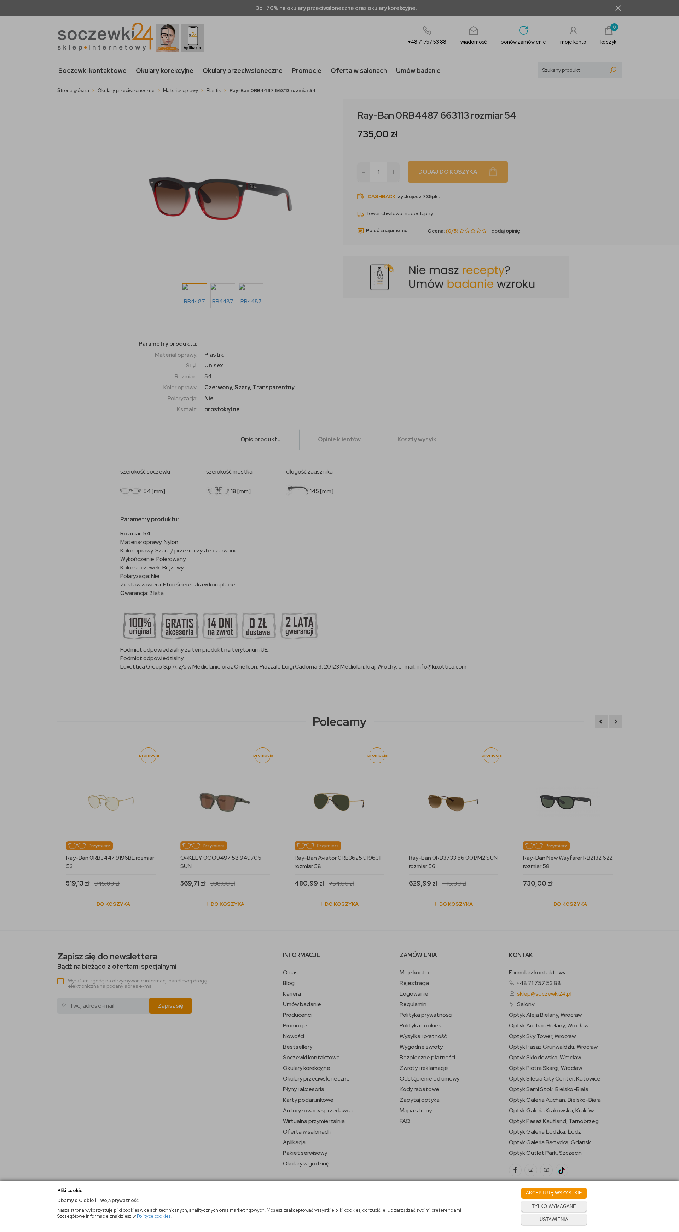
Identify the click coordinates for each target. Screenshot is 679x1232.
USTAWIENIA (554, 1219)
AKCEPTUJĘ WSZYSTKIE (554, 1193)
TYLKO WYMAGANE (554, 1206)
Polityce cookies (153, 1216)
